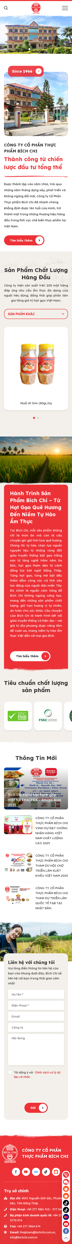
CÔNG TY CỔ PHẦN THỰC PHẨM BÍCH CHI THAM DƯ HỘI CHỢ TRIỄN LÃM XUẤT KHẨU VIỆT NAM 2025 (51, 865)
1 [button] (29, 49)
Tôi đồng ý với (37, 1075)
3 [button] (38, 49)
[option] (36, 34)
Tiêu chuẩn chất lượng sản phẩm (36, 686)
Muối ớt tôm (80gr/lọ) (36, 403)
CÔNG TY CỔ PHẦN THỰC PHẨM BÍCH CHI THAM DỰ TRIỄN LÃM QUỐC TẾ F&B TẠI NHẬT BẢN (51, 898)
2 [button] (34, 49)
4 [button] (43, 49)
